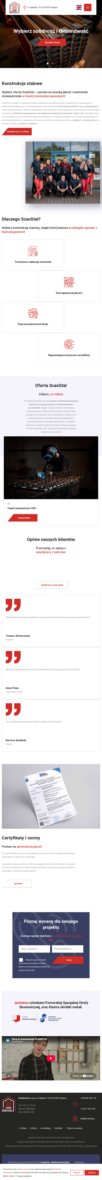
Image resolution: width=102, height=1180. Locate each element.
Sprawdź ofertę (52, 42)
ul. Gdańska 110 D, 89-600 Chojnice (42, 7)
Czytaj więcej (24, 518)
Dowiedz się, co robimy (18, 131)
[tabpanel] (51, 34)
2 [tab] (52, 63)
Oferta (34, 1128)
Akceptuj (91, 1173)
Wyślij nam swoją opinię (52, 585)
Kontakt (58, 1128)
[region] (51, 1172)
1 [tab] (48, 63)
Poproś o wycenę (74, 1128)
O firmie (23, 1128)
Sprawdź (18, 883)
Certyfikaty (46, 1128)
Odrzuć (77, 1173)
